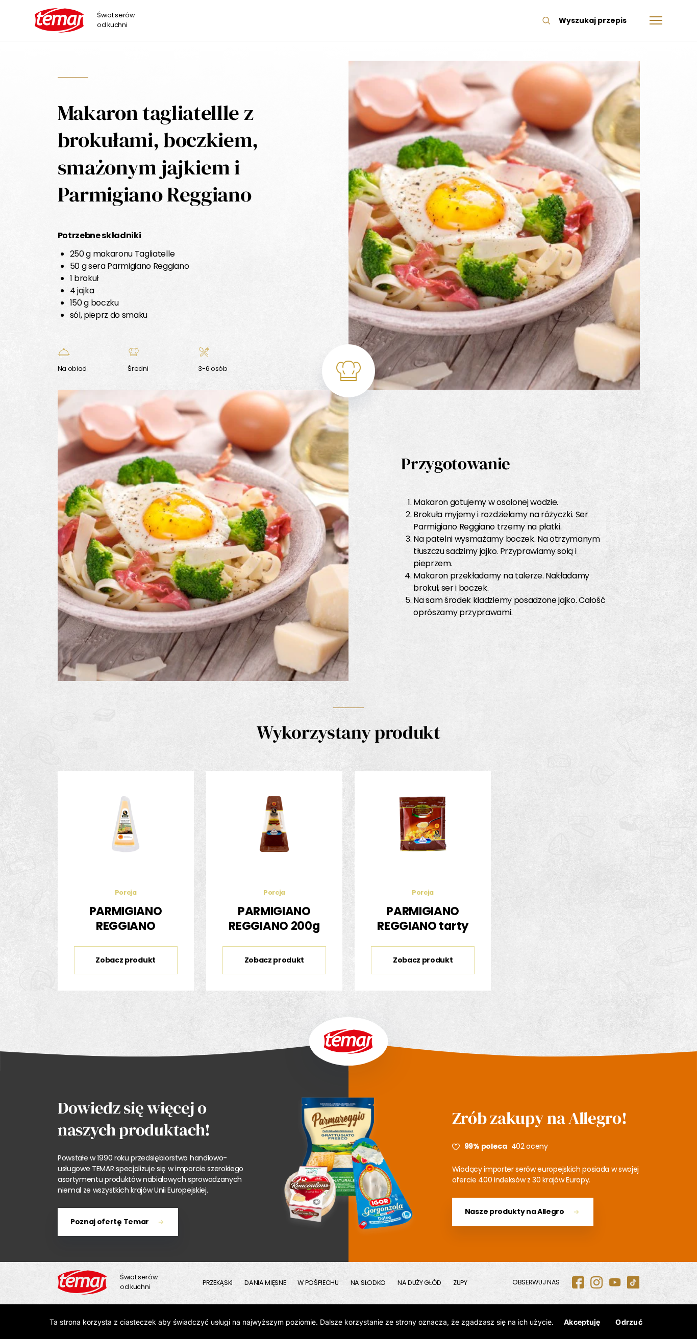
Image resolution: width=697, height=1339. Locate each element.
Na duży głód (419, 1282)
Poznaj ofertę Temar (109, 1222)
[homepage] (82, 1282)
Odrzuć (628, 1322)
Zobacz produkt (125, 960)
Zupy (460, 1282)
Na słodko (368, 1282)
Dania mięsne (265, 1282)
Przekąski (218, 1282)
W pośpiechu (317, 1282)
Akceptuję (582, 1322)
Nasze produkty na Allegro (514, 1211)
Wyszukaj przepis (593, 20)
